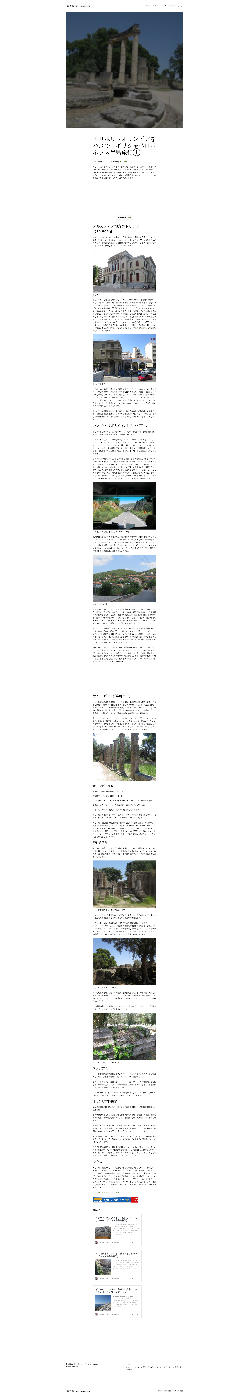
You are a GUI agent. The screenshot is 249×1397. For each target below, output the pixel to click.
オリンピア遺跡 (140, 1367)
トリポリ (167, 1367)
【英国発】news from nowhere (79, 6)
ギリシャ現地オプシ (101, 1192)
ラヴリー (123, 162)
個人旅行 (129, 1369)
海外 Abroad (93, 1364)
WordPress (178, 1391)
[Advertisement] (109, 195)
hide (128, 217)
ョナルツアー (114, 1192)
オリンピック (151, 1367)
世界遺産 (178, 1367)
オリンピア (130, 1367)
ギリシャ (160, 1367)
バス (172, 1367)
